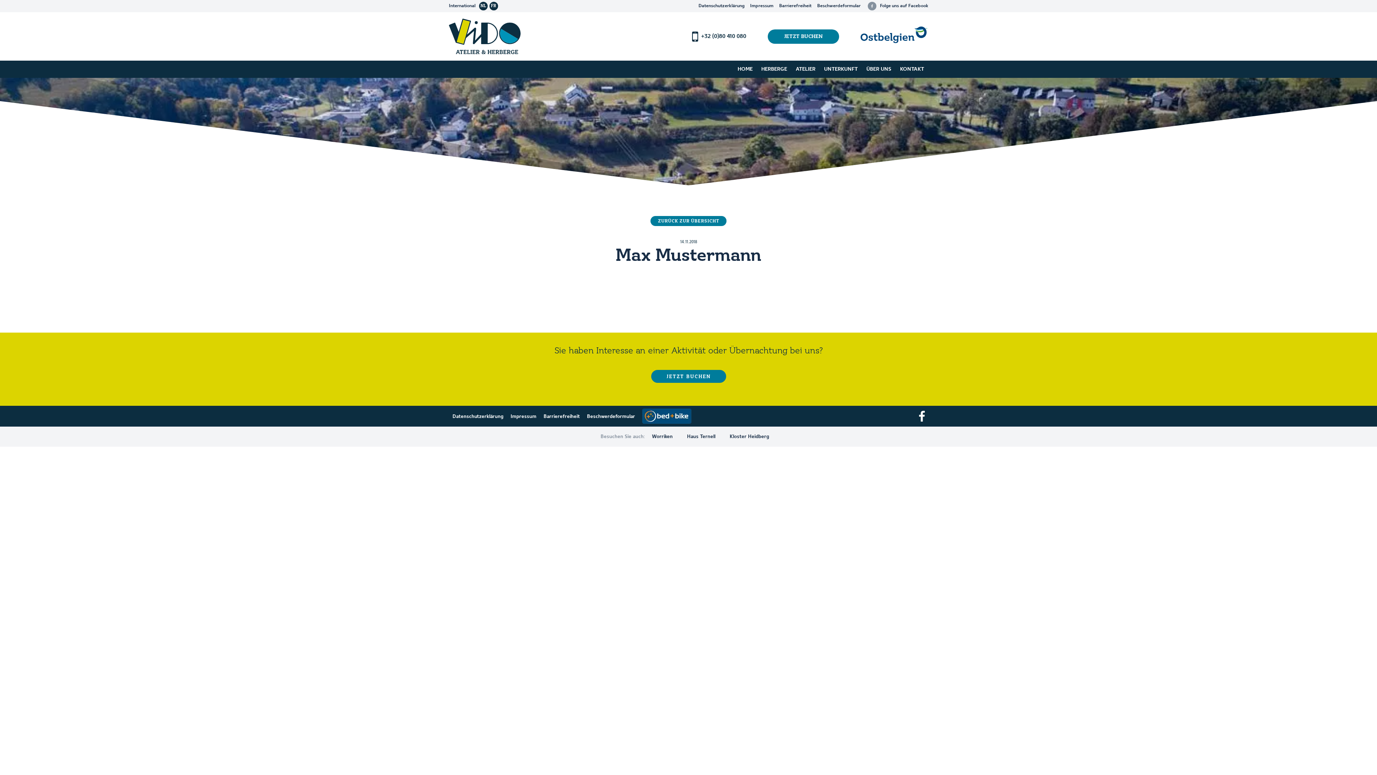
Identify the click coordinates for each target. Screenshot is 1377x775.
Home (745, 69)
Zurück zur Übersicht (688, 221)
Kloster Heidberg (749, 436)
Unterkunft (841, 69)
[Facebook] (921, 416)
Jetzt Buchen (803, 36)
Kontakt (912, 69)
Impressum (761, 6)
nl (483, 6)
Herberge (774, 69)
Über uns (878, 69)
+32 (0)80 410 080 (723, 36)
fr (493, 6)
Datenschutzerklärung (721, 6)
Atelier (805, 69)
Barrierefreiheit (795, 6)
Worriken (662, 436)
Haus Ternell (701, 436)
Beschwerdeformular (839, 6)
